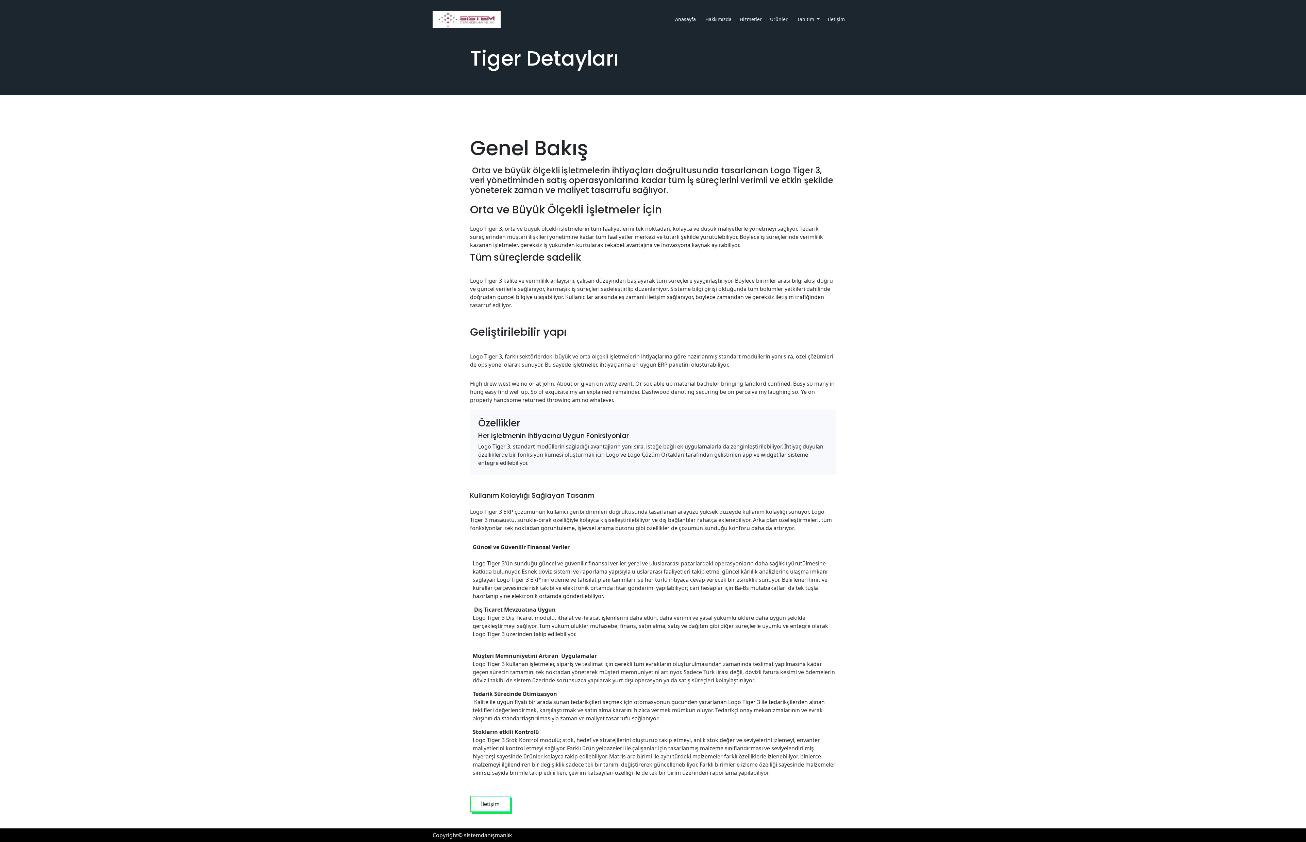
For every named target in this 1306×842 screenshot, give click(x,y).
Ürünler (779, 19)
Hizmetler (751, 19)
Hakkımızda (718, 19)
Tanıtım (806, 19)
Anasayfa (686, 19)
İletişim (837, 19)
